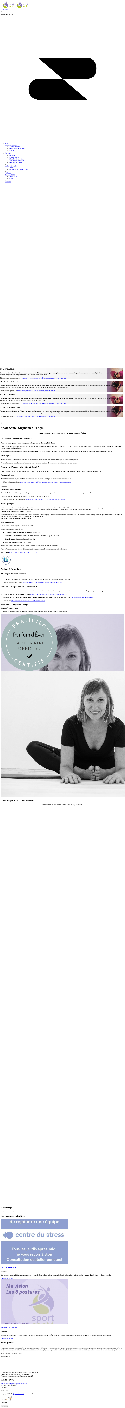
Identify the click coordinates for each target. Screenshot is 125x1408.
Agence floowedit (18, 1394)
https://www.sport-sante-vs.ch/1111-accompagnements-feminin (36, 391)
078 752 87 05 (5, 1383)
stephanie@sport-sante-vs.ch (18, 1383)
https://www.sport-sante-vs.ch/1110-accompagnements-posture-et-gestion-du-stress (45, 482)
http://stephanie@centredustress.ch (82, 597)
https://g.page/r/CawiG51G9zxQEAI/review (23, 552)
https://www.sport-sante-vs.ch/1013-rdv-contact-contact (28, 601)
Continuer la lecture (7, 1278)
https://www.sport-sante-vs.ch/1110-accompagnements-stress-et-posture (44, 378)
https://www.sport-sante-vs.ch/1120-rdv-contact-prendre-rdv (48, 594)
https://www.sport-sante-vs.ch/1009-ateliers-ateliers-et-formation (42, 582)
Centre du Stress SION (8, 1267)
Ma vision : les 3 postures (9, 1327)
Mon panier (4, 9)
